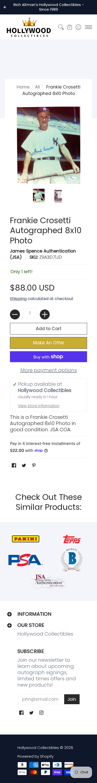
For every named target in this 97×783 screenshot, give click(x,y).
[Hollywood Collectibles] (28, 27)
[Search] (60, 27)
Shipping (18, 299)
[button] (69, 27)
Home (23, 87)
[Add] (45, 314)
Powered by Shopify (35, 756)
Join (71, 699)
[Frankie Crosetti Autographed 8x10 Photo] (39, 196)
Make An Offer (48, 343)
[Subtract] (15, 314)
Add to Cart (48, 329)
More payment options (48, 370)
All (37, 87)
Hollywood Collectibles (38, 747)
